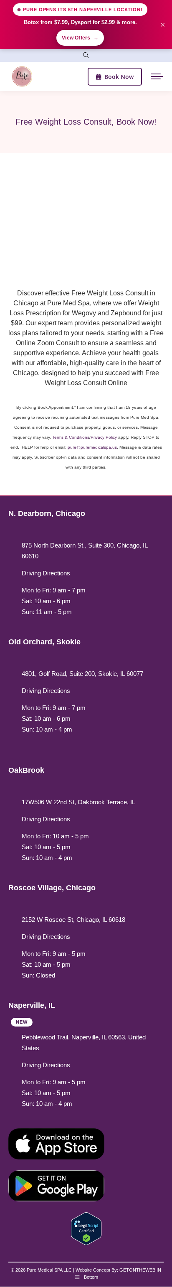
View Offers (80, 37)
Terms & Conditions (70, 437)
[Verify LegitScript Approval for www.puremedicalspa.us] (86, 1228)
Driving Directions (46, 573)
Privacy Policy (104, 437)
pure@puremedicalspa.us (92, 447)
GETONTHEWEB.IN (140, 1269)
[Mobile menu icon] (157, 76)
